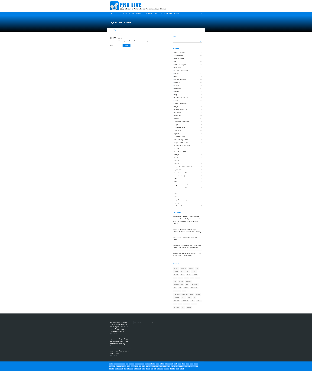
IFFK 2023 (176, 161)
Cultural (160, 13)
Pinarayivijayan (177, 291)
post (184, 291)
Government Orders (168, 13)
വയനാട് (176, 118)
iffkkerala (195, 274)
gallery (182, 274)
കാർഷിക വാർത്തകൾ (180, 103)
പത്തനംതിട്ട (177, 67)
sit (194, 297)
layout (187, 284)
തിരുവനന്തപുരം (178, 55)
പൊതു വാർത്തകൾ (179, 52)
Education (132, 13)
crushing (193, 271)
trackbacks (194, 304)
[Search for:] (116, 45)
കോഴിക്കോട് (177, 115)
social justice (176, 300)
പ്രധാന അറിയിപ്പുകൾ (180, 64)
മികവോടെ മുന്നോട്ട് (179, 176)
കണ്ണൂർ (176, 125)
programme (176, 297)
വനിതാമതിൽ (178, 206)
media (180, 287)
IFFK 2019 (176, 194)
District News (124, 13)
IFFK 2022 (176, 164)
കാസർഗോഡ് (178, 131)
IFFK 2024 (176, 149)
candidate (191, 268)
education (176, 274)
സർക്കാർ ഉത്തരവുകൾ (180, 109)
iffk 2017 (188, 274)
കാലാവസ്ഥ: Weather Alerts (181, 122)
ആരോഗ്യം (177, 82)
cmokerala (176, 271)
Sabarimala (176, 13)
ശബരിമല (177, 158)
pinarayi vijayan (194, 287)
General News (117, 13)
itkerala (180, 278)
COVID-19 (176, 182)
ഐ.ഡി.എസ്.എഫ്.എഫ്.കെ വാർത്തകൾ (185, 200)
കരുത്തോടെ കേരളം (179, 137)
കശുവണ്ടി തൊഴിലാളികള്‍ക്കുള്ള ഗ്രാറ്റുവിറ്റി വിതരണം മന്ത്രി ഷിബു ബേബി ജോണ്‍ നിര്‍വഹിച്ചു (119, 341)
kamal (186, 278)
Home (111, 13)
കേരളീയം (177, 155)
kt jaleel (181, 281)
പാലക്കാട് (176, 100)
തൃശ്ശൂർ (175, 94)
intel (175, 278)
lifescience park (194, 284)
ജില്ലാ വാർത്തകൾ (179, 58)
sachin (183, 297)
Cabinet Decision (149, 13)
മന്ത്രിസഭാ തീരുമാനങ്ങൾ (181, 70)
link (175, 287)
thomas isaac (186, 304)
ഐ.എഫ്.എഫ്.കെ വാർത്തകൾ (183, 167)
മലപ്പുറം (176, 106)
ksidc (175, 281)
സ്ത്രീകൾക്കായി (178, 170)
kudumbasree (188, 281)
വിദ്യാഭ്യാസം (177, 88)
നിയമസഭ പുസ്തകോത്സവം (181, 140)
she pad (189, 297)
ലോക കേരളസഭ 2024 (180, 152)
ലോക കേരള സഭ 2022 (180, 173)
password (186, 287)
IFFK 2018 (176, 197)
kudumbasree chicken (178, 284)
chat (197, 268)
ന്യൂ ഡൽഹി (177, 134)
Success (198, 300)
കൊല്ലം (176, 61)
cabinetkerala (183, 268)
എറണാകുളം (177, 91)
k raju (197, 278)
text (180, 304)
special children (185, 300)
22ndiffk (175, 268)
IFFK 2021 (176, 179)
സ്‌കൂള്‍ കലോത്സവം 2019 (181, 185)
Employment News (140, 13)
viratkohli (189, 307)
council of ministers (185, 271)
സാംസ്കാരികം (178, 112)
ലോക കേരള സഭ (179, 191)
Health (155, 13)
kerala (192, 278)
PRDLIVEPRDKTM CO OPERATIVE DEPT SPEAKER (183, 294)
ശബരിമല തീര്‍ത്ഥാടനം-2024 (182, 146)
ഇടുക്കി (176, 76)
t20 (175, 304)
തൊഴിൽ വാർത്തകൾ (180, 79)
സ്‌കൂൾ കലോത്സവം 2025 (181, 143)
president (198, 294)
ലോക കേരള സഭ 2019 (180, 188)
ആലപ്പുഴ (176, 73)
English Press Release (180, 128)
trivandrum (176, 307)
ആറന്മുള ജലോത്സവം (180, 203)
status (193, 300)
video (183, 307)
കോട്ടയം (176, 85)
